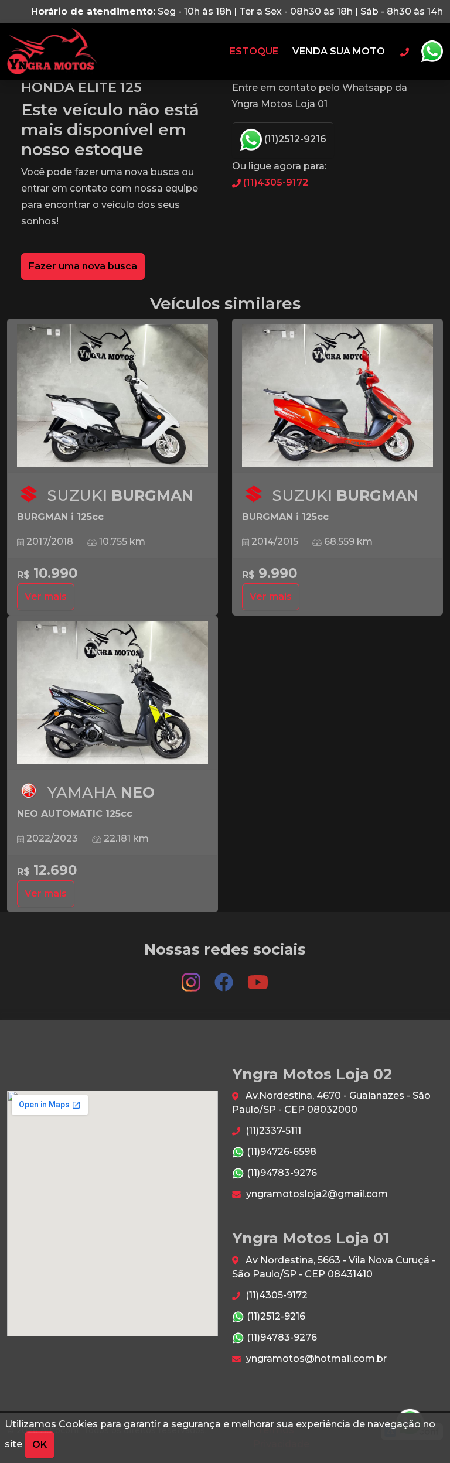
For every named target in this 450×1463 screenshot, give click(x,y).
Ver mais (46, 596)
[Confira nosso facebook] (225, 976)
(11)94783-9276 (280, 1172)
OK (39, 1444)
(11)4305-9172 (274, 182)
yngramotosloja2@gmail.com (316, 1193)
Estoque (254, 51)
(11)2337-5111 (272, 1130)
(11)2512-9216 (294, 139)
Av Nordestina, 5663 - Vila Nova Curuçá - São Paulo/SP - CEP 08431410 (333, 1267)
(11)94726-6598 (280, 1151)
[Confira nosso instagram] (192, 976)
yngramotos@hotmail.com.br (315, 1358)
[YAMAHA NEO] (112, 693)
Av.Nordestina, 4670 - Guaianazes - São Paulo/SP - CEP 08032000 (331, 1102)
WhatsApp (432, 51)
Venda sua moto (338, 51)
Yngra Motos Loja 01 (52, 51)
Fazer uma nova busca (83, 266)
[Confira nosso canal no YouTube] (257, 976)
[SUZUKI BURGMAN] (112, 396)
